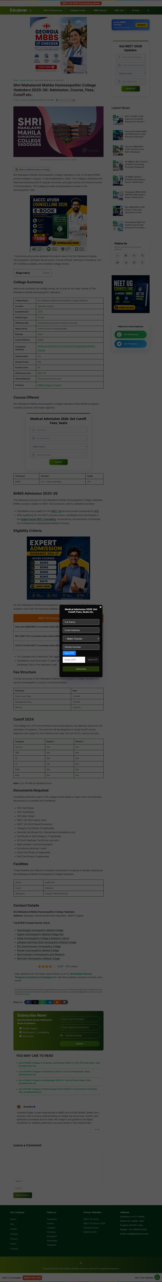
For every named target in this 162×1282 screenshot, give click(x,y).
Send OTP (69, 653)
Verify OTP (93, 659)
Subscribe (81, 669)
